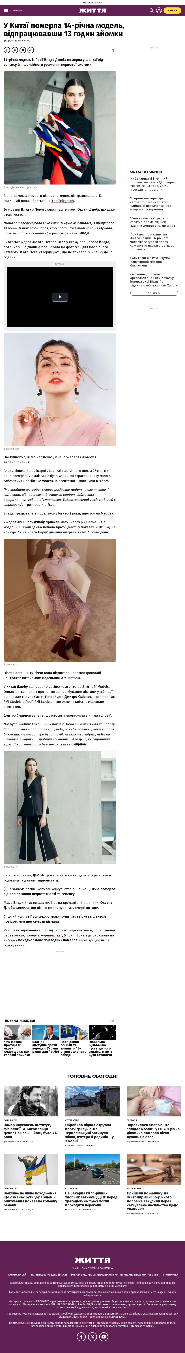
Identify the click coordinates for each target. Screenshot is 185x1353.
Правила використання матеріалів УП (94, 1274)
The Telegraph (62, 201)
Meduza (107, 513)
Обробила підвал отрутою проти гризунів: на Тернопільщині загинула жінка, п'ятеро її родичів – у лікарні (89, 1133)
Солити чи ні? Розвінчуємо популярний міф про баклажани (150, 261)
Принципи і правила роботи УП (140, 1274)
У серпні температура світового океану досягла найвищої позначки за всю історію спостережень (150, 203)
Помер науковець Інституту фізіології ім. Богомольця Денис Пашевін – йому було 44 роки (30, 1131)
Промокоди (170, 1274)
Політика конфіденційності (49, 1274)
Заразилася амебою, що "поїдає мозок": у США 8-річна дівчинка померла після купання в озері (153, 1131)
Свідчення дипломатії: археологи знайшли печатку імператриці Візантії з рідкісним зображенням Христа (153, 279)
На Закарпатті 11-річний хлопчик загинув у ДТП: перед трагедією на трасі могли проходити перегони (153, 184)
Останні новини (146, 172)
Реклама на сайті (17, 1274)
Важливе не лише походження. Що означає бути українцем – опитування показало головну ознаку (30, 1199)
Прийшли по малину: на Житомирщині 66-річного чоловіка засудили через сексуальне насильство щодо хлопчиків (152, 242)
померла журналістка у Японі (49, 935)
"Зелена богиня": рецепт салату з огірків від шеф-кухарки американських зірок (152, 222)
